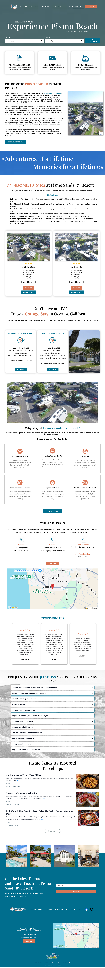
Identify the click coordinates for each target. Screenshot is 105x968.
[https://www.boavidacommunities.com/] (52, 956)
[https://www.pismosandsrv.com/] (14, 7)
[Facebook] (86, 909)
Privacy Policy (66, 962)
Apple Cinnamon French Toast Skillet (23, 775)
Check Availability (93, 40)
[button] (60, 6)
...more (18, 780)
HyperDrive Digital (56, 965)
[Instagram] (91, 909)
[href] (52, 588)
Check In (7, 37)
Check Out (48, 37)
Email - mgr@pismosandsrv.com (52, 550)
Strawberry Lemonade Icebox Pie (21, 793)
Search (87, 36)
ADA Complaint (57, 962)
